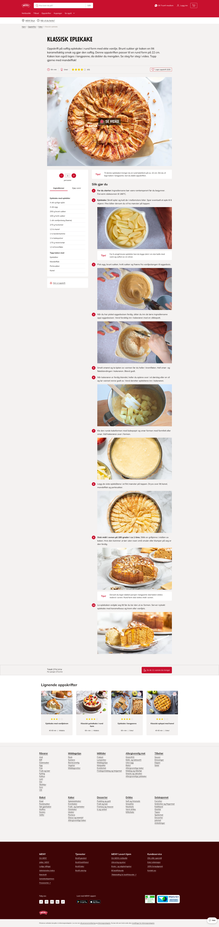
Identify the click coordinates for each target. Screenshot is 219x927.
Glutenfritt (130, 757)
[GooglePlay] (82, 902)
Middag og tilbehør (134, 771)
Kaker (71, 797)
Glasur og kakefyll (75, 817)
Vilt (40, 790)
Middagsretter (74, 768)
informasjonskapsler (104, 923)
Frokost (100, 757)
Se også (68, 13)
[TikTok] (63, 902)
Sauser (157, 757)
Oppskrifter (46, 13)
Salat (157, 765)
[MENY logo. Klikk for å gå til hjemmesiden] (26, 5)
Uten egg (130, 762)
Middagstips (74, 753)
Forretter (158, 801)
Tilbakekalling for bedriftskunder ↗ (123, 875)
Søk (89, 5)
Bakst (128, 765)
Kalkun (42, 776)
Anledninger (160, 823)
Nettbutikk (26, 13)
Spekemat (159, 815)
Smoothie (130, 804)
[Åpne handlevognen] (193, 5)
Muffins (42, 809)
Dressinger (159, 760)
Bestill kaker (79, 866)
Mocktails (130, 806)
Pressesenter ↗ (45, 883)
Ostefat (158, 809)
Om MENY (43, 858)
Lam (41, 779)
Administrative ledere (47, 870)
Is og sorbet (102, 809)
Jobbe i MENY (44, 862)
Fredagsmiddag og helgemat (109, 771)
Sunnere (71, 760)
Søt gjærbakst (45, 806)
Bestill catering (80, 870)
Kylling (42, 773)
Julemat (158, 820)
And (41, 757)
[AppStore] (95, 902)
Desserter (102, 797)
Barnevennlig (73, 762)
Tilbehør (159, 753)
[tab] (59, 188)
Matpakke (101, 765)
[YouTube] (52, 902)
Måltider (101, 753)
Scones (42, 812)
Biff (40, 760)
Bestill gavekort (81, 858)
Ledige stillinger (45, 866)
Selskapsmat (161, 797)
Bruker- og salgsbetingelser (121, 866)
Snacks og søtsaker (134, 773)
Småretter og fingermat (165, 804)
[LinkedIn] (57, 902)
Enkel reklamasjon (153, 862)
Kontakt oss (151, 870)
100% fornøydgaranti (155, 866)
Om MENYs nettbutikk (119, 858)
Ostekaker (72, 809)
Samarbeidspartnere (46, 879)
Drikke (129, 797)
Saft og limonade (133, 801)
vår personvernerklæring (87, 923)
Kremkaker (72, 804)
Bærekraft (43, 875)
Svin (41, 787)
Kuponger (58, 13)
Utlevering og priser (118, 862)
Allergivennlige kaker (135, 768)
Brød (41, 801)
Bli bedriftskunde (117, 870)
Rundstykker (44, 804)
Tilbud (36, 13)
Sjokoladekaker (74, 801)
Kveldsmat (101, 768)
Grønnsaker (44, 762)
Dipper (157, 762)
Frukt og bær (44, 771)
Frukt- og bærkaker (76, 806)
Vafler (41, 815)
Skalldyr (42, 784)
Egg (41, 765)
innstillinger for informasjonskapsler (143, 923)
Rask (70, 757)
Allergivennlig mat (135, 753)
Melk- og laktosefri (133, 760)
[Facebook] (41, 902)
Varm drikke (131, 809)
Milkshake (130, 812)
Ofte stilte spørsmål (154, 858)
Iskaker (71, 812)
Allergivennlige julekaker (136, 776)
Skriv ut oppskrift (59, 283)
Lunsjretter (101, 760)
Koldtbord (159, 806)
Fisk (41, 768)
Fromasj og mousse (105, 806)
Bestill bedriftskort (82, 862)
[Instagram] (46, 902)
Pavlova (71, 815)
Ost (40, 782)
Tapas (157, 812)
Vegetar (71, 765)
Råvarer (43, 753)
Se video (112, 121)
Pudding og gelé (104, 801)
